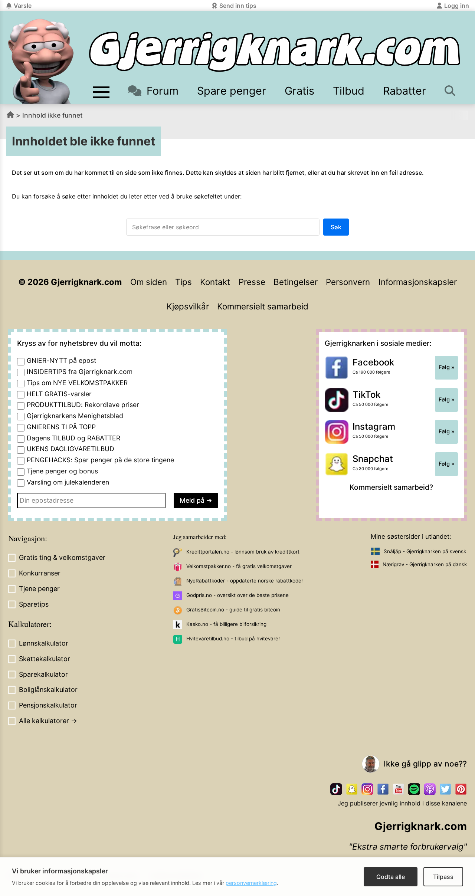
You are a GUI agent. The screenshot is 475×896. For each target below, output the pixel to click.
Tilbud (348, 90)
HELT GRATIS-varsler (59, 394)
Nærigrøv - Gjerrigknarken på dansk (425, 564)
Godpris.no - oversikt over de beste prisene (237, 595)
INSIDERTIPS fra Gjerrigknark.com (79, 371)
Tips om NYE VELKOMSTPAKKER (77, 383)
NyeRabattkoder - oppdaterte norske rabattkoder (244, 581)
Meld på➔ (196, 500)
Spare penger (231, 90)
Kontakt (215, 282)
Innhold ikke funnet (52, 115)
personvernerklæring (251, 883)
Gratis (299, 90)
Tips (183, 282)
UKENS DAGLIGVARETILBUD (70, 449)
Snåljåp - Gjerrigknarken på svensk (425, 551)
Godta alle (390, 876)
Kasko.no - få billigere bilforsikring (226, 624)
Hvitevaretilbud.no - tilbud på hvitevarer (233, 638)
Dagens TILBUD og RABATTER (73, 438)
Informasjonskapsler (418, 282)
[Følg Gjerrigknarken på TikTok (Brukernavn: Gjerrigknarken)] (336, 789)
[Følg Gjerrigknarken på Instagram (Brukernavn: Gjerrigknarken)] (367, 789)
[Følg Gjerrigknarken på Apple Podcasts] (430, 789)
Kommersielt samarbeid (262, 306)
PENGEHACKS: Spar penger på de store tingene (100, 460)
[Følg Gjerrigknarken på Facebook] (383, 789)
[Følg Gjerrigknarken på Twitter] (445, 789)
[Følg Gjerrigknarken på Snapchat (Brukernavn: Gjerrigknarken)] (352, 789)
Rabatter (404, 90)
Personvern (348, 282)
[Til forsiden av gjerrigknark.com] (40, 61)
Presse (252, 282)
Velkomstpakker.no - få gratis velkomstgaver (239, 566)
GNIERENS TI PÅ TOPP (61, 427)
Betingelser (295, 282)
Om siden (148, 282)
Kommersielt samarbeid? (391, 487)
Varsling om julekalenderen (68, 482)
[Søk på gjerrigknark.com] (450, 91)
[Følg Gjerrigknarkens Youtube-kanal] (398, 789)
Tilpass (443, 876)
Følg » (446, 367)
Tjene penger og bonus (62, 471)
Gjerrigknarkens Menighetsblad (75, 416)
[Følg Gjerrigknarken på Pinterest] (461, 789)
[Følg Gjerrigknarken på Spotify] (414, 789)
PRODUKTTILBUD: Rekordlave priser (83, 404)
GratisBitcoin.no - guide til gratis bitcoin (233, 610)
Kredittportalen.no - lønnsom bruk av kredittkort (242, 552)
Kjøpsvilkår (188, 306)
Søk (336, 227)
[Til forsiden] (274, 51)
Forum (162, 90)
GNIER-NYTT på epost (61, 360)
